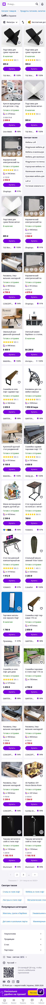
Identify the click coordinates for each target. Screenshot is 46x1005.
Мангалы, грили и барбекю (15, 913)
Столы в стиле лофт (11, 892)
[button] (12, 69)
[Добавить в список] (19, 43)
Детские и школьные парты (15, 921)
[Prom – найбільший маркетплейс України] (4, 4)
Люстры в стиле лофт (12, 900)
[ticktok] (17, 981)
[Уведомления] (42, 4)
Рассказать (35, 992)
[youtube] (4, 981)
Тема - (13, 957)
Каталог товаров (9, 11)
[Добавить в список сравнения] (19, 92)
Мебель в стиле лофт (35, 892)
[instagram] (13, 981)
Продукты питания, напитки (32, 11)
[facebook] (8, 981)
